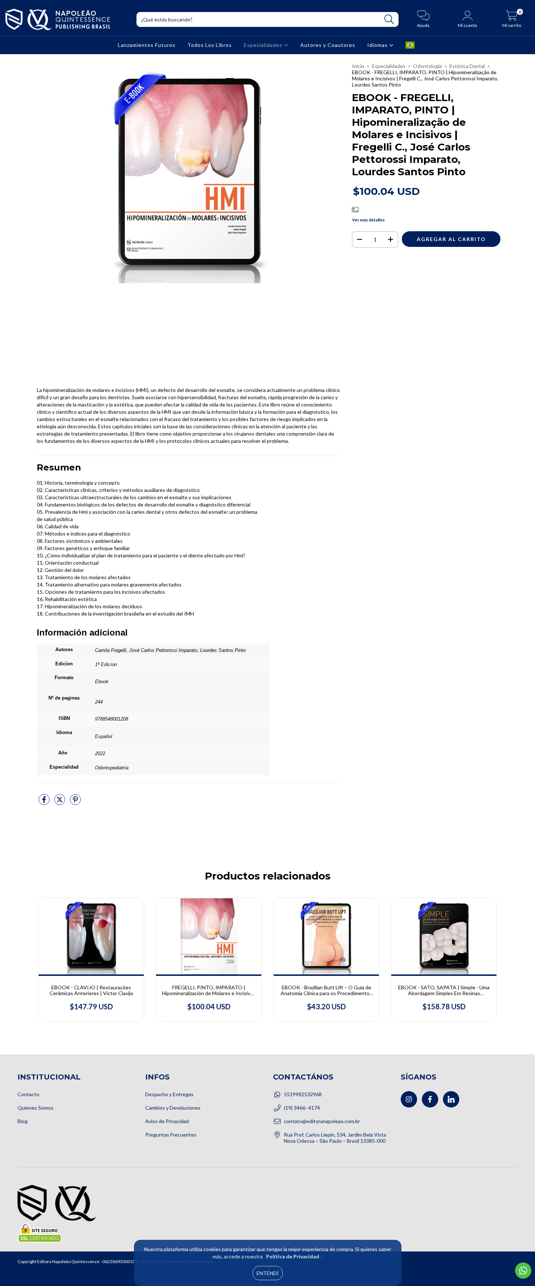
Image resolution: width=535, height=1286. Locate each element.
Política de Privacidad (292, 1256)
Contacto (28, 1094)
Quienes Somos (35, 1108)
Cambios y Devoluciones (173, 1108)
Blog (22, 1121)
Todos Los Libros (209, 45)
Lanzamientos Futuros (146, 45)
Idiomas (378, 45)
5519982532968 (303, 1094)
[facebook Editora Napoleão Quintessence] (430, 1099)
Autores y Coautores (327, 45)
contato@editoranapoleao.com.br (322, 1121)
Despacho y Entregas (169, 1094)
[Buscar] (389, 19)
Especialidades (264, 45)
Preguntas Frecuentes (171, 1134)
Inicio (358, 66)
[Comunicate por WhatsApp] (523, 1270)
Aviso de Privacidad (167, 1121)
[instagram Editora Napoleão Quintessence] (409, 1099)
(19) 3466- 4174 (302, 1108)
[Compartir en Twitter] (60, 802)
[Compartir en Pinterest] (75, 802)
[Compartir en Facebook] (45, 802)
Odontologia (427, 66)
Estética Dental (467, 66)
